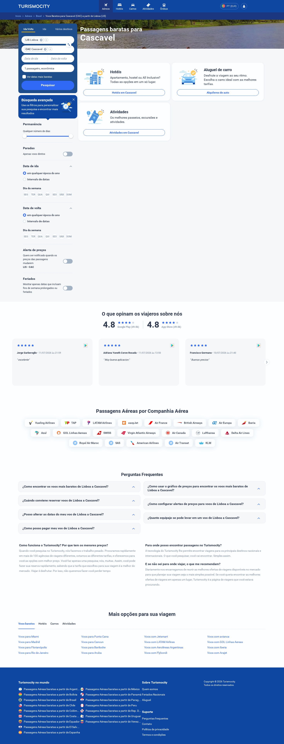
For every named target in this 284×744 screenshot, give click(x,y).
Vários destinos (63, 29)
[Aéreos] (34, 6)
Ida (44, 29)
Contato (147, 723)
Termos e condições (154, 734)
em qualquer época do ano (43, 173)
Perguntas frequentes (155, 718)
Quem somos (150, 689)
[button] (244, 6)
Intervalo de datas (38, 179)
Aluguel (146, 699)
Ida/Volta (28, 29)
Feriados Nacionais (153, 694)
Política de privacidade (155, 729)
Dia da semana (32, 188)
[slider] (24, 136)
